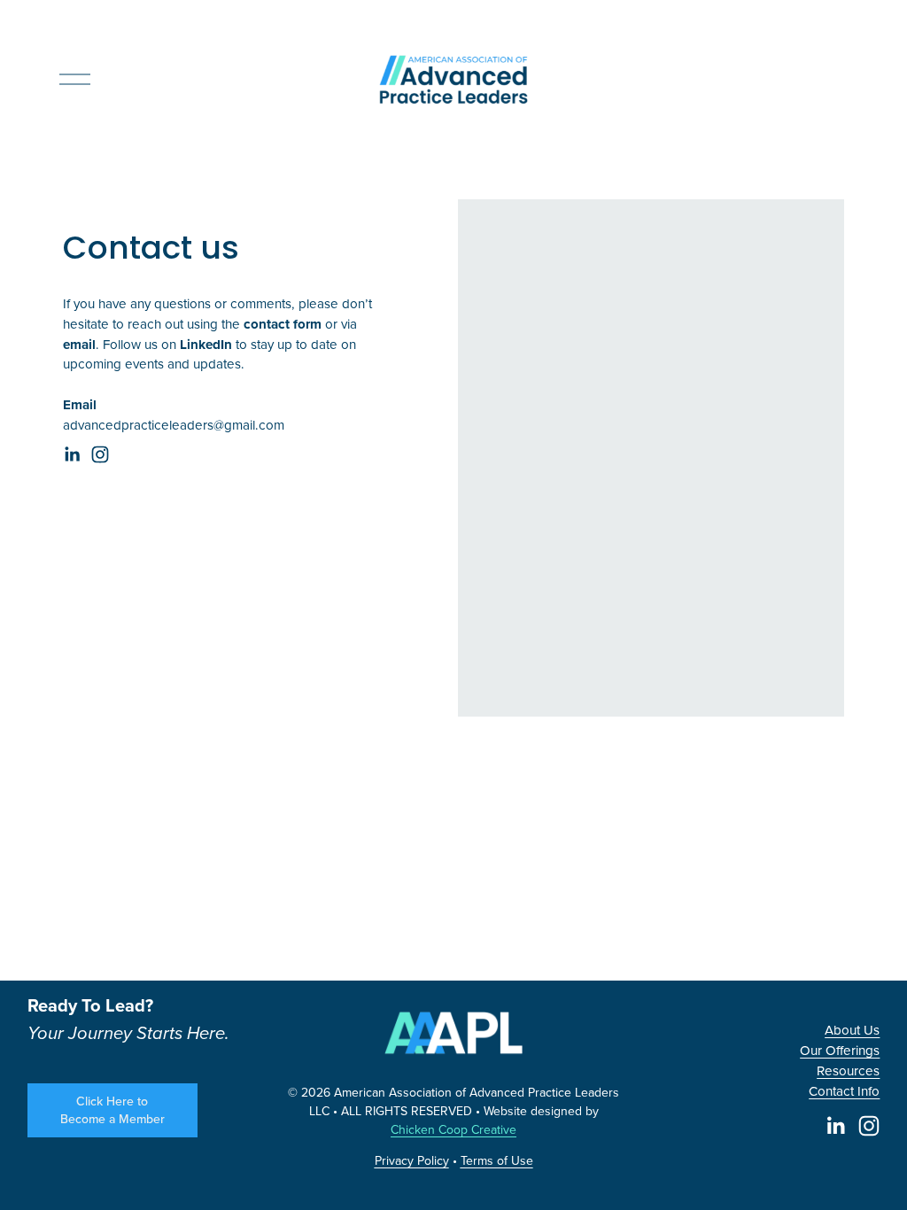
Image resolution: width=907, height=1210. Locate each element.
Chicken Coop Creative (453, 1129)
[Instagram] (100, 454)
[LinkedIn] (72, 454)
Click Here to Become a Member (112, 1110)
